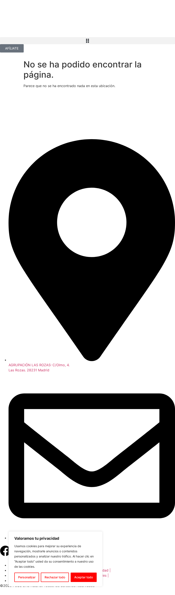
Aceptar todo (83, 577)
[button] (87, 40)
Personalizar (26, 577)
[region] (55, 558)
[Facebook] (5, 550)
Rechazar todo (55, 577)
